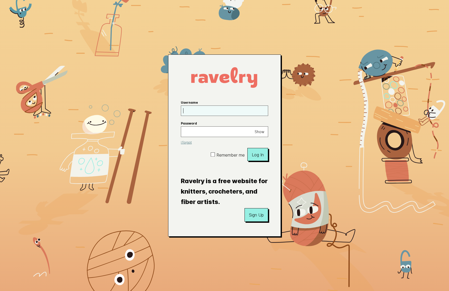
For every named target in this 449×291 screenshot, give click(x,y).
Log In (258, 154)
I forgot (186, 142)
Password (189, 123)
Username (189, 102)
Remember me (230, 155)
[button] (256, 215)
